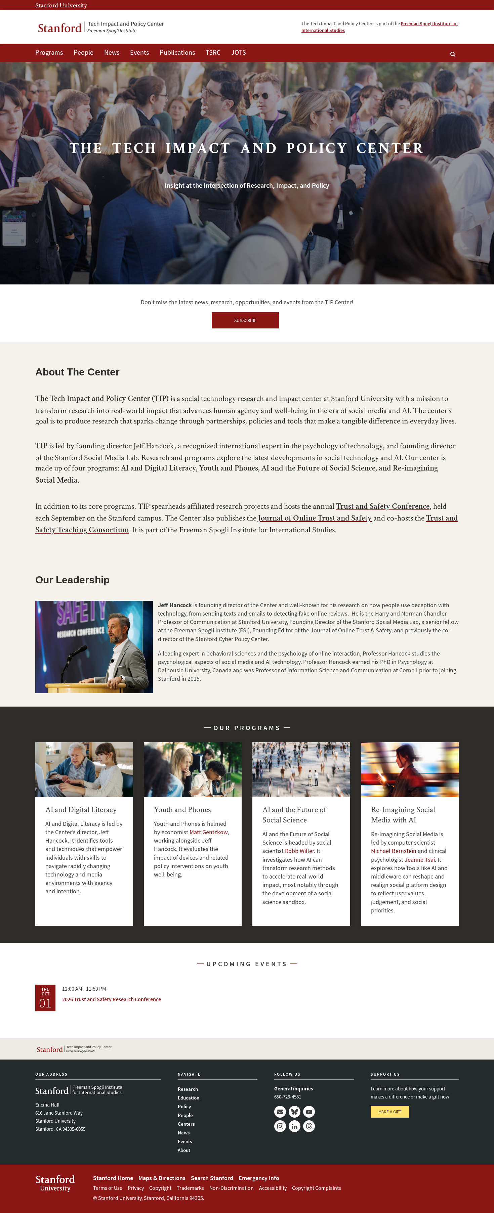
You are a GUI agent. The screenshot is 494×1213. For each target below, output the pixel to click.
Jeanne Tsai (420, 859)
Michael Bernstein (393, 851)
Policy (184, 1106)
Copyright (160, 1187)
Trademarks (190, 1187)
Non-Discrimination (231, 1187)
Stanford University (61, 5)
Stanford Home (113, 1178)
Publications (177, 52)
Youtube (309, 1112)
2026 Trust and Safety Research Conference (111, 999)
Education (188, 1097)
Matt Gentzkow (209, 832)
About (184, 1150)
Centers (186, 1124)
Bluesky (294, 1112)
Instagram (280, 1126)
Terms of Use (107, 1187)
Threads (309, 1126)
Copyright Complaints (316, 1187)
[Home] (100, 27)
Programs (49, 52)
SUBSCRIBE (245, 320)
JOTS (238, 52)
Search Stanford (212, 1178)
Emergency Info (259, 1178)
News (111, 52)
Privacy (136, 1187)
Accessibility (273, 1187)
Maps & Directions (162, 1178)
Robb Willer (299, 851)
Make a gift (389, 1112)
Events (139, 52)
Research (188, 1089)
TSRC (213, 52)
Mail (280, 1112)
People (83, 52)
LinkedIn (294, 1126)
